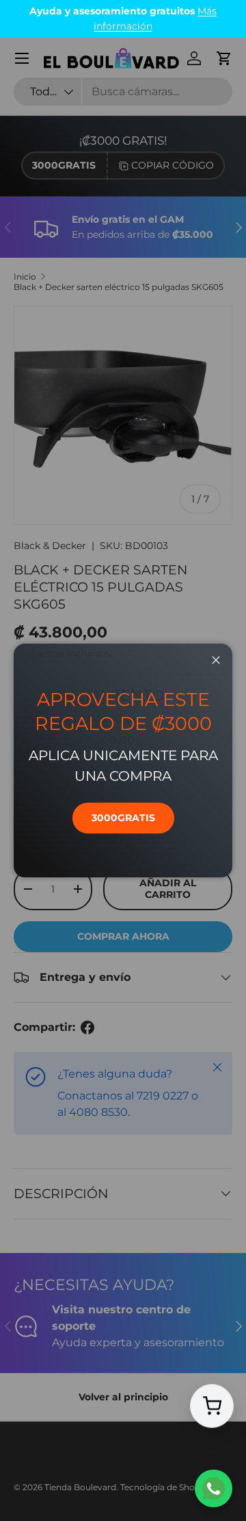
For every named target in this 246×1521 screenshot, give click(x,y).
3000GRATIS (123, 818)
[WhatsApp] (213, 1488)
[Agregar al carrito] (212, 1406)
